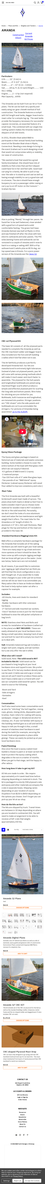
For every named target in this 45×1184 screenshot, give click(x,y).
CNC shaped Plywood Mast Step (19, 1051)
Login (19, 1097)
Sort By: (16, 829)
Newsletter (22, 1117)
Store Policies (22, 1122)
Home (4, 26)
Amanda (41, 26)
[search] (34, 2)
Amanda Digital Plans (14, 937)
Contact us (22, 1126)
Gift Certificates (22, 1095)
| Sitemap (31, 1144)
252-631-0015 (10, 2)
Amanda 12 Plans (12, 898)
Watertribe (22, 1119)
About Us (22, 1124)
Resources (22, 1112)
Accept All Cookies (32, 1181)
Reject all (17, 1181)
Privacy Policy (17, 1176)
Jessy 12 (33, 254)
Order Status (22, 1099)
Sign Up (25, 1097)
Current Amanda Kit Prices (28, 36)
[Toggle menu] (3, 3)
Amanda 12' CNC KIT (13, 1004)
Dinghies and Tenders (28, 26)
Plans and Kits (13, 26)
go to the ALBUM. (20, 412)
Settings (6, 1181)
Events (22, 1114)
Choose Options (22, 908)
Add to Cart (22, 954)
